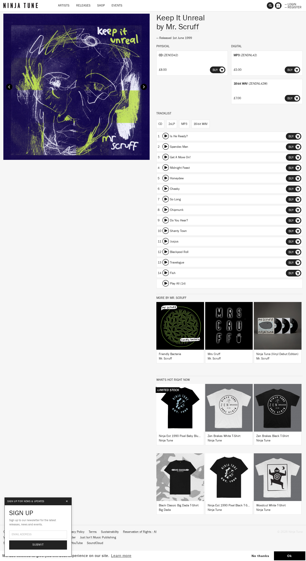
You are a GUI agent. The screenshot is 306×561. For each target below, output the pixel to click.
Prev (9, 86)
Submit (38, 544)
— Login (290, 4)
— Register (293, 7)
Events (117, 5)
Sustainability (110, 531)
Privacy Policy (75, 531)
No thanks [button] (260, 556)
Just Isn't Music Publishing (98, 537)
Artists (63, 5)
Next (143, 86)
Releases (83, 5)
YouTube (77, 543)
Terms (93, 531)
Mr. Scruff (182, 27)
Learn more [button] (121, 556)
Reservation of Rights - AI (140, 531)
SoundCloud (95, 543)
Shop (101, 5)
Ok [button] (289, 556)
